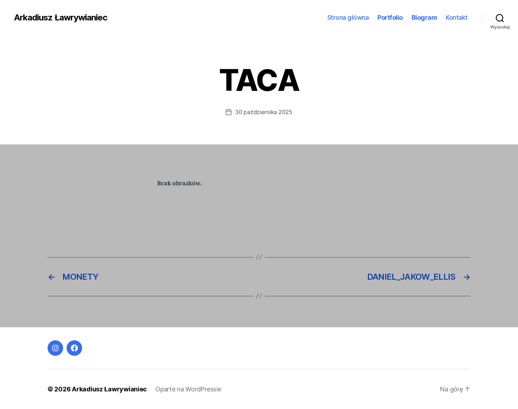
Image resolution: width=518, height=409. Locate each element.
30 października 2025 (263, 112)
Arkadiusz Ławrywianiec (60, 17)
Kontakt (457, 17)
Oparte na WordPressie (188, 389)
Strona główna (348, 17)
